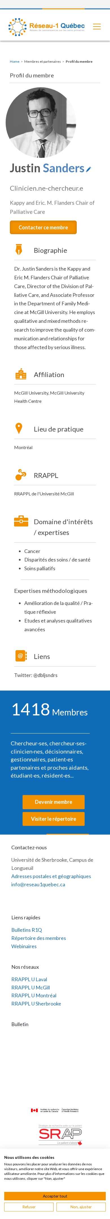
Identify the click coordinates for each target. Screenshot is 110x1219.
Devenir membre (53, 802)
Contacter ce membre (43, 227)
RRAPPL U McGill (30, 987)
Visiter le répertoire (53, 819)
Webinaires (24, 946)
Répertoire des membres (38, 938)
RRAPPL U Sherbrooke (36, 1003)
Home (14, 61)
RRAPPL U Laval (29, 979)
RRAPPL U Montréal (33, 995)
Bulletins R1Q (26, 930)
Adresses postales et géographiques (51, 876)
